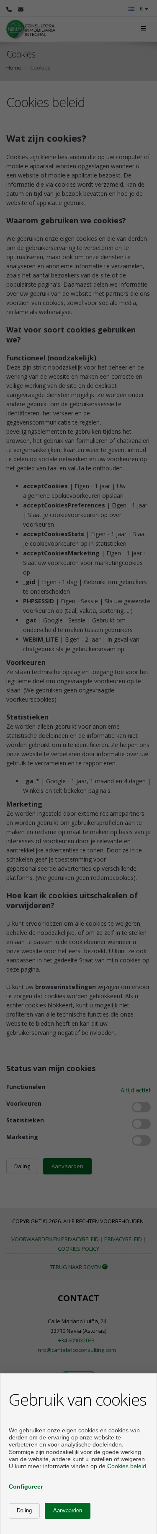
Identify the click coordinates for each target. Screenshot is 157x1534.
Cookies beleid (126, 1466)
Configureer (26, 1486)
